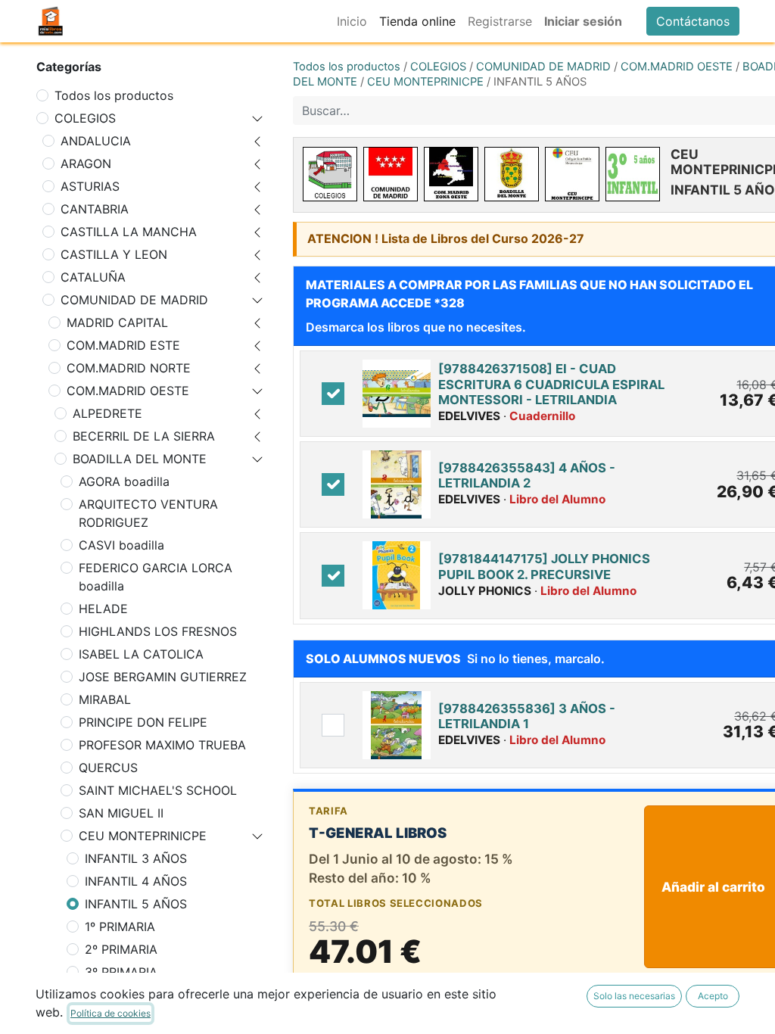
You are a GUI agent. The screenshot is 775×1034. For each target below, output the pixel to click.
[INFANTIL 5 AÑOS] (632, 174)
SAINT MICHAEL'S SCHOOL (158, 790)
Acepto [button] (713, 995)
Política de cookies (110, 1013)
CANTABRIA (95, 208)
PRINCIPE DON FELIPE (143, 722)
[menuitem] (352, 21)
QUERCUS (108, 767)
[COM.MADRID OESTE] (451, 174)
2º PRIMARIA (121, 949)
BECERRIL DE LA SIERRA (144, 436)
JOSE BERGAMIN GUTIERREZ (163, 676)
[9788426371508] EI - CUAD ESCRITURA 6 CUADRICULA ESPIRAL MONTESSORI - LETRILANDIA (551, 384)
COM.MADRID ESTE (123, 345)
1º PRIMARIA (120, 926)
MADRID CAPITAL (117, 322)
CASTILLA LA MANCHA (129, 231)
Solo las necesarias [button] (634, 995)
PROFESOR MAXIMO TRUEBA (162, 744)
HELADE (103, 608)
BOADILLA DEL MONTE (140, 458)
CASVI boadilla (121, 545)
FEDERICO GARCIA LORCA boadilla (155, 576)
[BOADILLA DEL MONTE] (511, 174)
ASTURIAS (90, 186)
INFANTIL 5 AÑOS (136, 903)
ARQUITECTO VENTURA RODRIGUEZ (148, 513)
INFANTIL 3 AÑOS (136, 858)
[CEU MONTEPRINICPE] (572, 174)
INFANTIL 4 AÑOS (136, 881)
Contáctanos (693, 21)
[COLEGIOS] (330, 174)
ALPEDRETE (107, 413)
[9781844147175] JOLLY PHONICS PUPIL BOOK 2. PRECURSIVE (544, 566)
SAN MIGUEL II (121, 813)
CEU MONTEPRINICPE (143, 835)
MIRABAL (105, 699)
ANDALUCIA (96, 140)
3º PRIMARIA (121, 971)
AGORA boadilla (124, 481)
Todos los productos (113, 95)
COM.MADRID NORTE (129, 367)
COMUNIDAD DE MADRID (134, 299)
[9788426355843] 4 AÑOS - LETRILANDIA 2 (526, 475)
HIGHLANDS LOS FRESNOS (158, 631)
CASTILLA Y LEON (114, 254)
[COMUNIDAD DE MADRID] (390, 174)
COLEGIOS (85, 118)
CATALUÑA (93, 277)
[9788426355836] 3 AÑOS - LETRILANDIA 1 (526, 716)
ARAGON (86, 163)
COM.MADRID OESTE (128, 390)
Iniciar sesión (583, 21)
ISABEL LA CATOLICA (141, 654)
